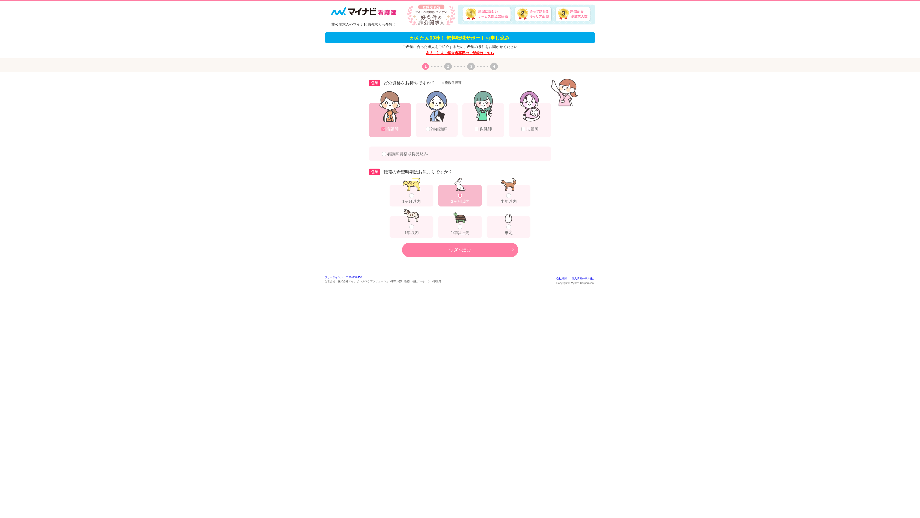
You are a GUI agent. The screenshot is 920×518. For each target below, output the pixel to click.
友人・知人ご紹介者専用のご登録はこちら (460, 53)
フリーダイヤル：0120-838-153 (343, 277)
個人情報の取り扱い (583, 278)
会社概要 (561, 278)
